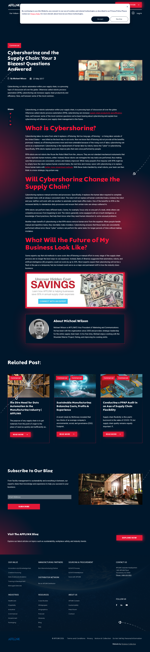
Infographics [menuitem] (43, 610)
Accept (100, 19)
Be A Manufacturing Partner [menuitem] (48, 568)
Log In (139, 13)
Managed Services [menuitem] (15, 586)
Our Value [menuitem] (13, 13)
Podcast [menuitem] (41, 614)
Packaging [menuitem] (12, 622)
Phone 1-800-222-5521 (124, 575)
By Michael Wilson (18, 78)
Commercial (14, 45)
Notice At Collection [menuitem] (103, 638)
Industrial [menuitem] (11, 610)
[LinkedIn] (121, 605)
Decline (119, 19)
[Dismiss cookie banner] (127, 6)
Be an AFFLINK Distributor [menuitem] (46, 583)
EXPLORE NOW (129, 537)
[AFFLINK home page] (14, 5)
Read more (18, 434)
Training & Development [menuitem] (16, 581)
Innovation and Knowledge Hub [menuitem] (19, 568)
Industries (13, 595)
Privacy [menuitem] (90, 638)
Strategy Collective (128, 644)
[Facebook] (116, 605)
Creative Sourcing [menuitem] (14, 573)
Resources (43, 595)
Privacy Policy (35, 14)
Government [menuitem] (12, 618)
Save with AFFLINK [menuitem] (75, 577)
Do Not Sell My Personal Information (127, 638)
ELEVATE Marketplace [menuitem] (76, 573)
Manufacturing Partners (50, 562)
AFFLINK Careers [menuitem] (74, 601)
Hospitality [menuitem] (12, 605)
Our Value (13, 562)
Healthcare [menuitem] (12, 601)
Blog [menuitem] (40, 622)
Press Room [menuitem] (73, 610)
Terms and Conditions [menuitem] (76, 638)
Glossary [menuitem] (41, 618)
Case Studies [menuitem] (43, 601)
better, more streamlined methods (59, 167)
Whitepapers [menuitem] (42, 605)
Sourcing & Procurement (81, 562)
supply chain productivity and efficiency (106, 113)
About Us (73, 595)
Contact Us (121, 562)
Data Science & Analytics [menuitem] (17, 577)
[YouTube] (127, 605)
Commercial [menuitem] (12, 614)
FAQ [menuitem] (39, 627)
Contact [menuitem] (72, 614)
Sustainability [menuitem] (73, 605)
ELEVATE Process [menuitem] (74, 568)
